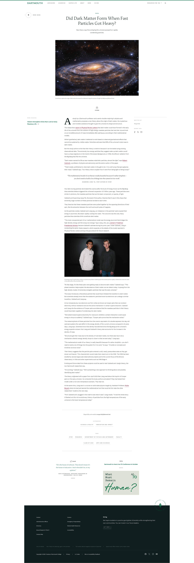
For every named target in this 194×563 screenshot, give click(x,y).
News (89, 3)
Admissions (51, 3)
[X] (149, 554)
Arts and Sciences (103, 443)
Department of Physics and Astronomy (99, 437)
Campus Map (39, 534)
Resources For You (153, 3)
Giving (96, 3)
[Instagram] (153, 554)
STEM (71, 437)
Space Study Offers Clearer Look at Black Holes (118, 546)
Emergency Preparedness (73, 521)
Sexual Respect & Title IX (42, 530)
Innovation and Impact (104, 424)
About (82, 3)
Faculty (119, 437)
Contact (38, 517)
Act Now (107, 527)
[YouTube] (157, 554)
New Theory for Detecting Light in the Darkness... (58, 546)
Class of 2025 (89, 443)
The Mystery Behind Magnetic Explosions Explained (88, 546)
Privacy (68, 554)
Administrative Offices (42, 521)
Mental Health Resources (73, 526)
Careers (69, 517)
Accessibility (70, 530)
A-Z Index (77, 554)
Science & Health (87, 424)
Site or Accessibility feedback (92, 554)
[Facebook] (145, 554)
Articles (97, 13)
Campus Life (73, 3)
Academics (61, 3)
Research (78, 437)
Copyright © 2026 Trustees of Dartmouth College (48, 554)
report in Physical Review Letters (86, 128)
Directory (38, 526)
